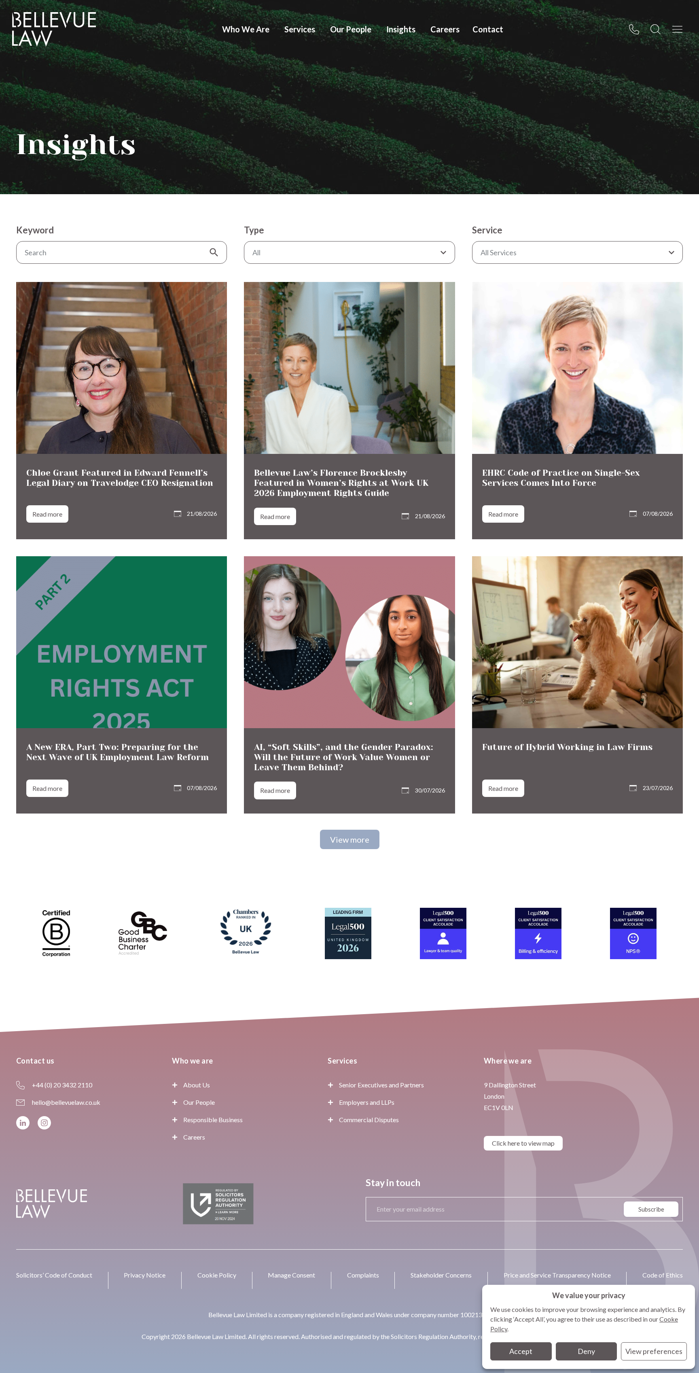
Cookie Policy (216, 1275)
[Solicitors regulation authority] (218, 1204)
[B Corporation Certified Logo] (56, 933)
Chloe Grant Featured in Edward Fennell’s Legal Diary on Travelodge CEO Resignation (119, 478)
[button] (349, 839)
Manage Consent (291, 1275)
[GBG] (143, 933)
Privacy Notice (144, 1275)
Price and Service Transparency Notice (557, 1275)
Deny (586, 1351)
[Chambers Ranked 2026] (246, 934)
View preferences (653, 1351)
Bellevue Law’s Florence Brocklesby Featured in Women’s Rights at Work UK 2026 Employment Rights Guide (341, 483)
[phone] (636, 29)
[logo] (54, 29)
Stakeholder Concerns (441, 1275)
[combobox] (349, 252)
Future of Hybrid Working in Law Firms (567, 747)
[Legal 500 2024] (443, 933)
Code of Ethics (662, 1275)
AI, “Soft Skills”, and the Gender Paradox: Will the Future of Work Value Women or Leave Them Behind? (343, 757)
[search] (657, 29)
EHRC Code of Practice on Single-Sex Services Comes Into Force (561, 478)
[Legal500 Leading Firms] (348, 933)
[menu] (679, 29)
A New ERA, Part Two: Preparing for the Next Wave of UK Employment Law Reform (117, 752)
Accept (520, 1351)
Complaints (363, 1275)
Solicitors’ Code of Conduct (54, 1275)
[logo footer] (51, 1203)
